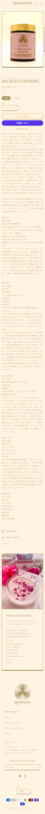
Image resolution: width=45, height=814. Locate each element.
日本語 (21, 791)
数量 (3, 103)
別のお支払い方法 (22, 128)
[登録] (37, 767)
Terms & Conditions (13, 728)
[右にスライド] (27, 73)
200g (6, 98)
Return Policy (11, 723)
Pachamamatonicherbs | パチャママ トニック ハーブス (25, 808)
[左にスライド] (17, 73)
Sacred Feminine (15, 644)
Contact (8, 733)
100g (17, 98)
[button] (2, 3)
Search (8, 718)
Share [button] (6, 544)
